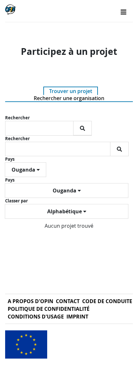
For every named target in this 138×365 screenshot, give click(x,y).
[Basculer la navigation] (123, 12)
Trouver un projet (70, 91)
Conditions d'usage (36, 316)
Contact (68, 301)
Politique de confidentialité (49, 308)
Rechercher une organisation (69, 98)
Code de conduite (107, 301)
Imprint (77, 316)
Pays (9, 159)
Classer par (16, 201)
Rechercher (17, 118)
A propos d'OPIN (30, 301)
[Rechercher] (82, 128)
